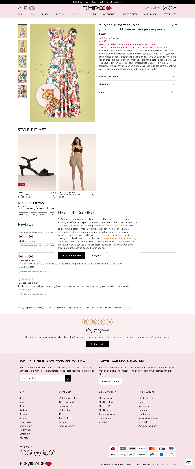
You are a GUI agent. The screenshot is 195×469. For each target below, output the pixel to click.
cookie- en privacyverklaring (121, 238)
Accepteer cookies (71, 255)
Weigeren (97, 255)
